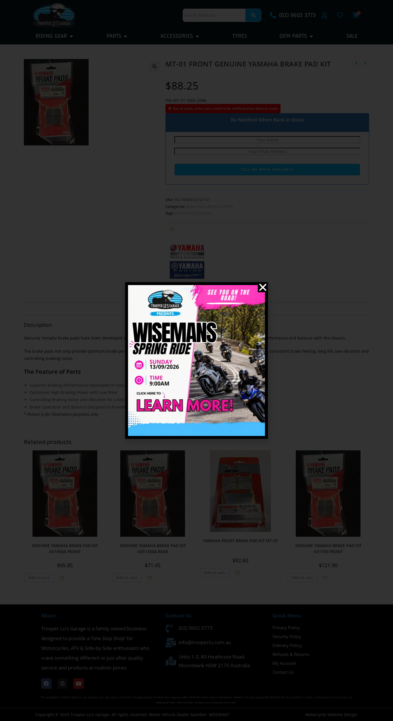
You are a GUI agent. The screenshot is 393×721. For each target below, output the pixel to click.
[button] (263, 287)
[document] (196, 360)
